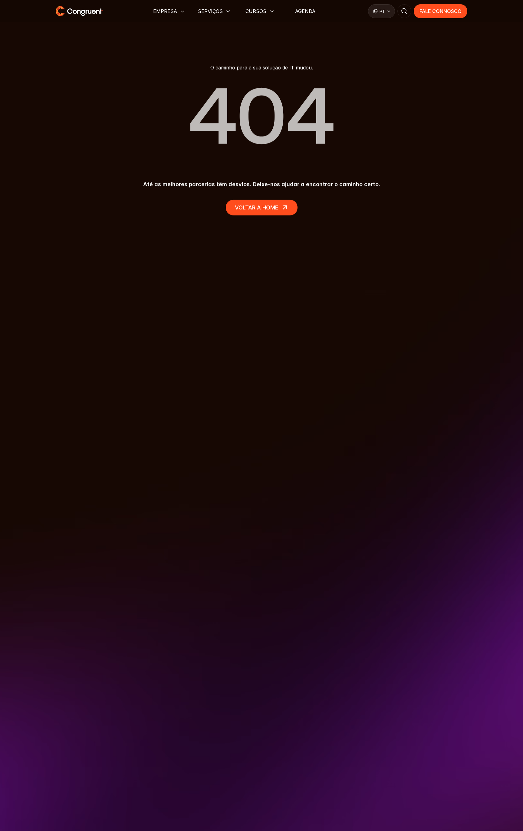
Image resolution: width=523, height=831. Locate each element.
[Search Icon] (404, 11)
